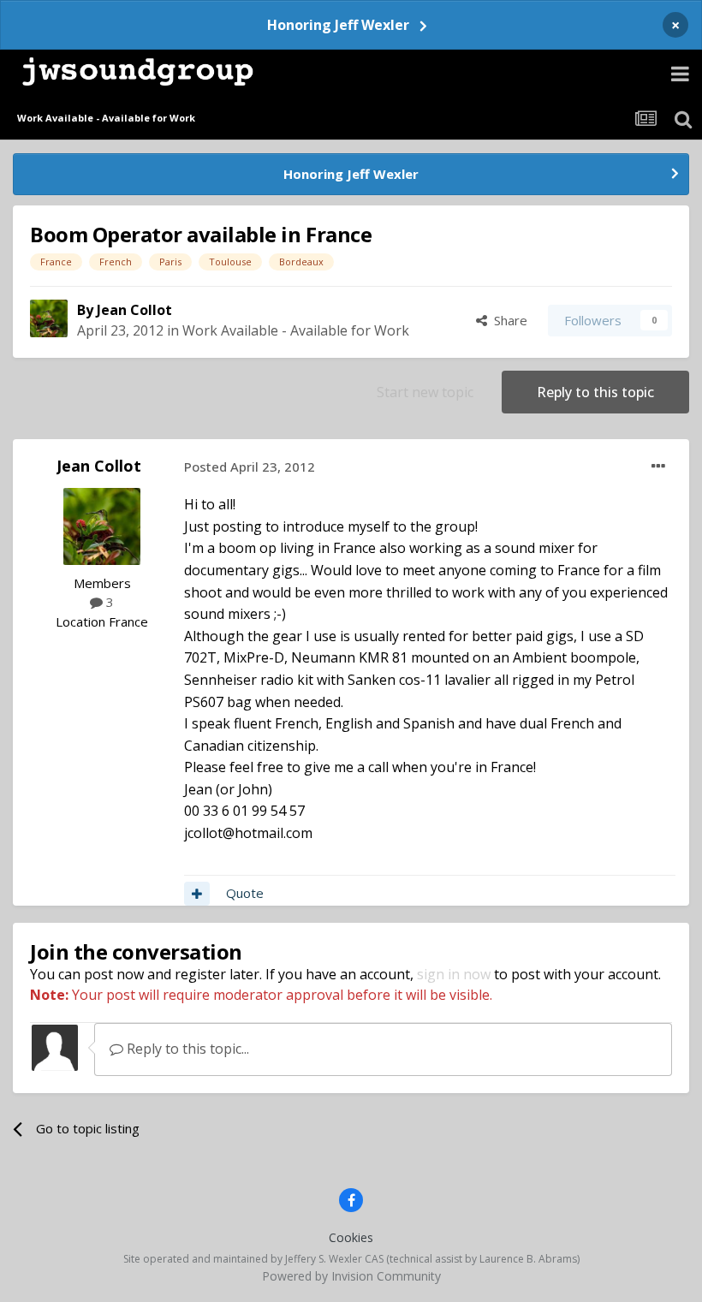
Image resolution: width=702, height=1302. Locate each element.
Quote (245, 892)
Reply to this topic (595, 392)
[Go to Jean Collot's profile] (49, 318)
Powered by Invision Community (351, 1276)
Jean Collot (134, 309)
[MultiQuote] (197, 894)
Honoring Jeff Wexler (338, 24)
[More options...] (658, 466)
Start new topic (425, 392)
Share (507, 320)
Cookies (351, 1237)
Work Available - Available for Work (295, 330)
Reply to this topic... (186, 1048)
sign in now (454, 974)
